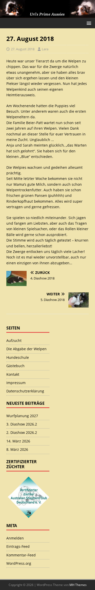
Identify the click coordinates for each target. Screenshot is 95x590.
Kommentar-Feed (21, 555)
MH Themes (78, 585)
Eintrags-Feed (18, 546)
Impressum (16, 382)
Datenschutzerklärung (25, 391)
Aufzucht (14, 340)
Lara (45, 49)
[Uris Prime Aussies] (47, 15)
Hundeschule (17, 357)
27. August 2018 (22, 49)
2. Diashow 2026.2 (21, 432)
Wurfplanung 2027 (22, 415)
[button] (88, 23)
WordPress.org (18, 563)
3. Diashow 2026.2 (21, 424)
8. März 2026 (17, 449)
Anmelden (15, 538)
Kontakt (12, 374)
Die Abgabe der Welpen (26, 348)
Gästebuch (15, 365)
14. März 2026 (18, 441)
